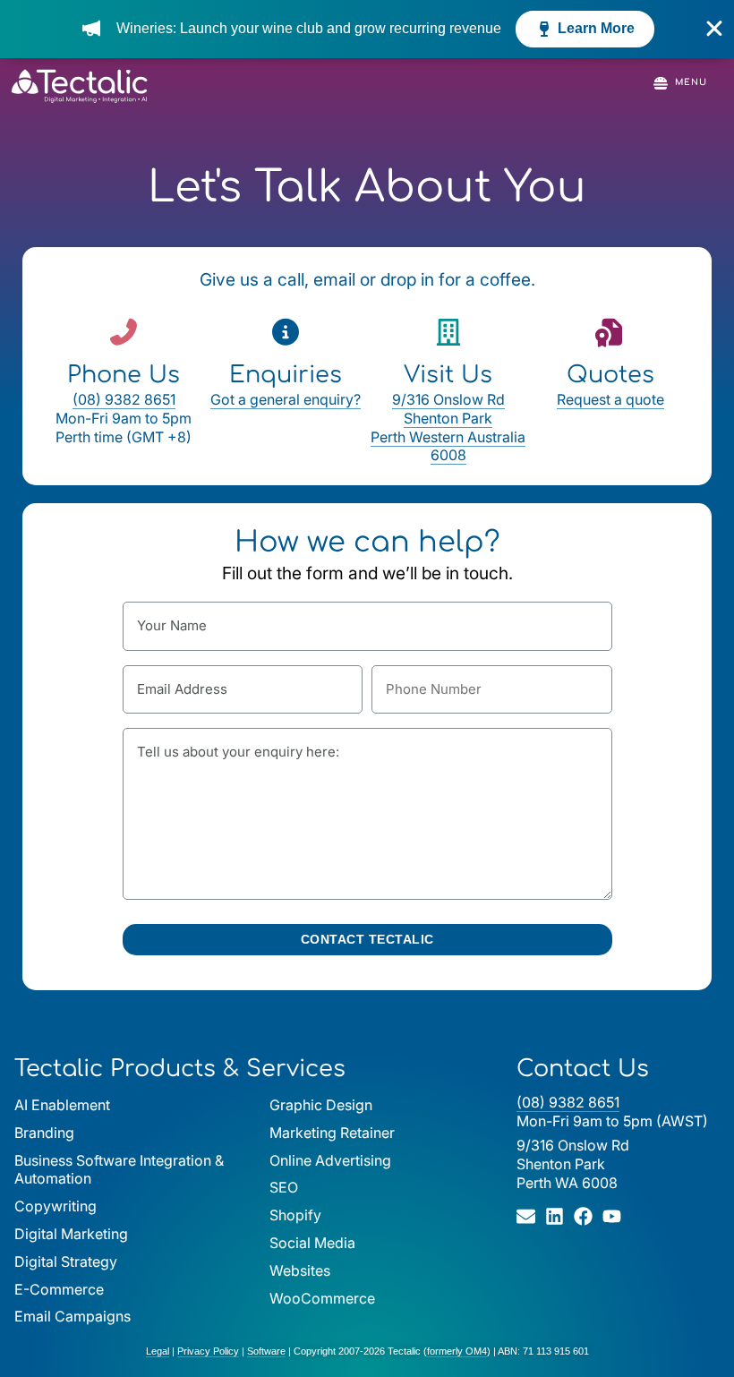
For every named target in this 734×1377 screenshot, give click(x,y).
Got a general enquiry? (285, 399)
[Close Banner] (715, 28)
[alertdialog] (367, 29)
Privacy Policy (208, 1351)
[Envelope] (525, 1216)
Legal (157, 1351)
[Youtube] (611, 1216)
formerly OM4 (457, 1351)
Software (266, 1351)
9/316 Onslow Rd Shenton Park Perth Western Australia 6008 (448, 427)
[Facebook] (583, 1216)
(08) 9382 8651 (124, 399)
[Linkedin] (554, 1216)
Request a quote (610, 399)
